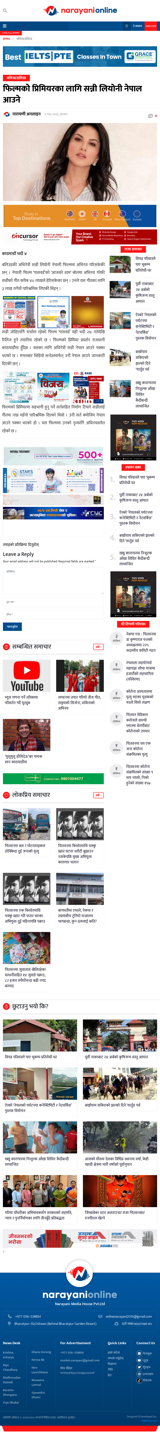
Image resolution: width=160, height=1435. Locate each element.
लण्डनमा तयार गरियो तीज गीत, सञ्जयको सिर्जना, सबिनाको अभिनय (79, 703)
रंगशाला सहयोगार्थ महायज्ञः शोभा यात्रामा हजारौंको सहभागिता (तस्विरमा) (140, 671)
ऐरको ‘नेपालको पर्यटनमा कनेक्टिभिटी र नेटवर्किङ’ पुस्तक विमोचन (146, 327)
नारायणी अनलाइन (26, 114)
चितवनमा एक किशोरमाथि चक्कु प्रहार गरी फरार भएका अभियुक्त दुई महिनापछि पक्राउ (25, 916)
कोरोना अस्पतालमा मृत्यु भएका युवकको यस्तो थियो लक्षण (139, 697)
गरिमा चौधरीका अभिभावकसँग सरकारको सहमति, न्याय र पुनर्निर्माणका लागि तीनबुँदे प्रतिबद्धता (38, 1215)
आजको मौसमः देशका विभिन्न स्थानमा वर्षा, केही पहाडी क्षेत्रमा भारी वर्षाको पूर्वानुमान (116, 1162)
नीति (110, 1369)
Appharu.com (149, 1421)
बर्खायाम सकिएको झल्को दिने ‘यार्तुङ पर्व (143, 361)
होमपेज (6, 39)
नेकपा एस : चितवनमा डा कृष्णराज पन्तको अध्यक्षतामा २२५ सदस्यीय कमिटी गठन (141, 642)
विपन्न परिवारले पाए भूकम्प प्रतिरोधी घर (146, 264)
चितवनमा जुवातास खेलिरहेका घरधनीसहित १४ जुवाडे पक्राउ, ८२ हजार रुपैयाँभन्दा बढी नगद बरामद (25, 977)
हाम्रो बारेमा (114, 1352)
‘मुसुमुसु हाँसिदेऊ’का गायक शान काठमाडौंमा (23, 759)
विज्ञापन (112, 1364)
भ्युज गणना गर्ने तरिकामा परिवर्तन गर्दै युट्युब (21, 700)
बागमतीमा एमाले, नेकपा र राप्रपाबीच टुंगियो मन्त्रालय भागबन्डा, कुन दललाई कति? (77, 916)
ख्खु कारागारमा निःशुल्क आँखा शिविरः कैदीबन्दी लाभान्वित (135, 558)
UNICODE (150, 26)
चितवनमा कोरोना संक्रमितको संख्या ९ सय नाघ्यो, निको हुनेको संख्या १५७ (139, 775)
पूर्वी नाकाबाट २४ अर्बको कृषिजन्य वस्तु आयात (145, 293)
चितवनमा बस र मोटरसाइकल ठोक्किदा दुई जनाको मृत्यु (25, 849)
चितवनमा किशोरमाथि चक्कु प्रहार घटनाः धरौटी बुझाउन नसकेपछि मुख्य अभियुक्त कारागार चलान (77, 854)
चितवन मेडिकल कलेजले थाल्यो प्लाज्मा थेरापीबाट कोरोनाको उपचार (138, 723)
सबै (98, 647)
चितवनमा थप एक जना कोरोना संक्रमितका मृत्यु (138, 749)
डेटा (110, 1375)
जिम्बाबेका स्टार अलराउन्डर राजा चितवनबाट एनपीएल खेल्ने (115, 1215)
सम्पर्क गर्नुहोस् (116, 1358)
